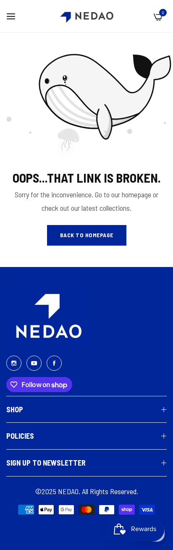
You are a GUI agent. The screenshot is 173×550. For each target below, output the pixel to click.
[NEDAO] (86, 16)
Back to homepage (86, 234)
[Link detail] (13, 362)
